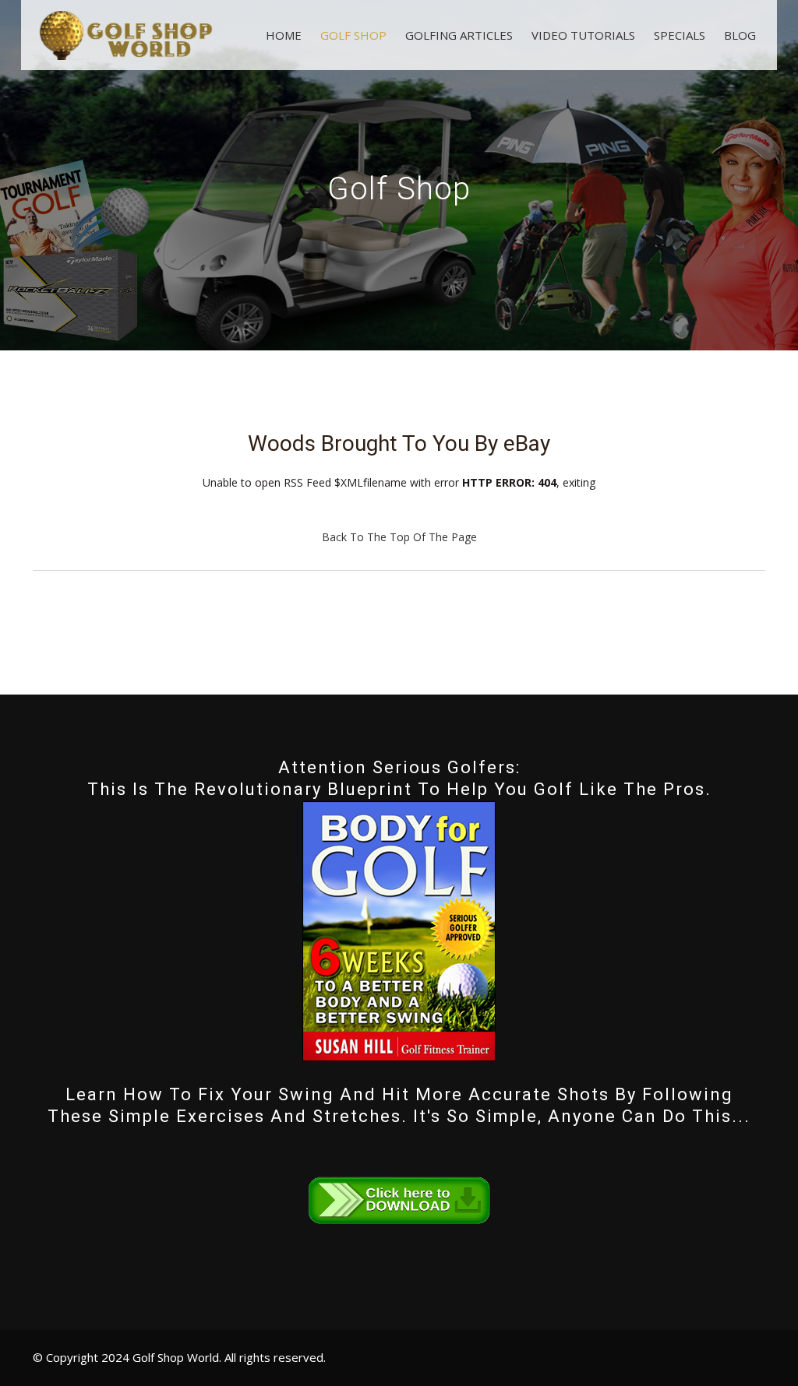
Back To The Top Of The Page (399, 536)
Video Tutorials (583, 35)
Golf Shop (353, 35)
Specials (679, 35)
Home (284, 35)
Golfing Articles (459, 35)
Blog (740, 35)
